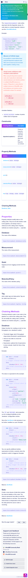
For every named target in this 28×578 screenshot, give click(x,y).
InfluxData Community (11, 552)
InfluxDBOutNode (11, 29)
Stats (9, 208)
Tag (3, 294)
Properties (7, 216)
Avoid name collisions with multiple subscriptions (12, 72)
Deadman (4, 208)
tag (4, 193)
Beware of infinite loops (11, 56)
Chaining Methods (9, 206)
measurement (7, 167)
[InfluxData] (2, 2)
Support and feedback (11, 531)
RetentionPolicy (8, 279)
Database (5, 233)
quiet (4, 175)
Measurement (7, 247)
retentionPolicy (7, 183)
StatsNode (9, 516)
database (5, 160)
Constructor (6, 121)
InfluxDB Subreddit (10, 554)
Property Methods (9, 151)
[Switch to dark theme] (26, 2)
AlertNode (10, 420)
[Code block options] (25, 38)
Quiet (4, 262)
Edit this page (9, 559)
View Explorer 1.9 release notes (10, 15)
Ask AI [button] (25, 576)
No (24, 522)
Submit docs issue (10, 563)
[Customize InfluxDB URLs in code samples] (24, 2)
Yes (19, 522)
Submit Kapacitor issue (12, 567)
